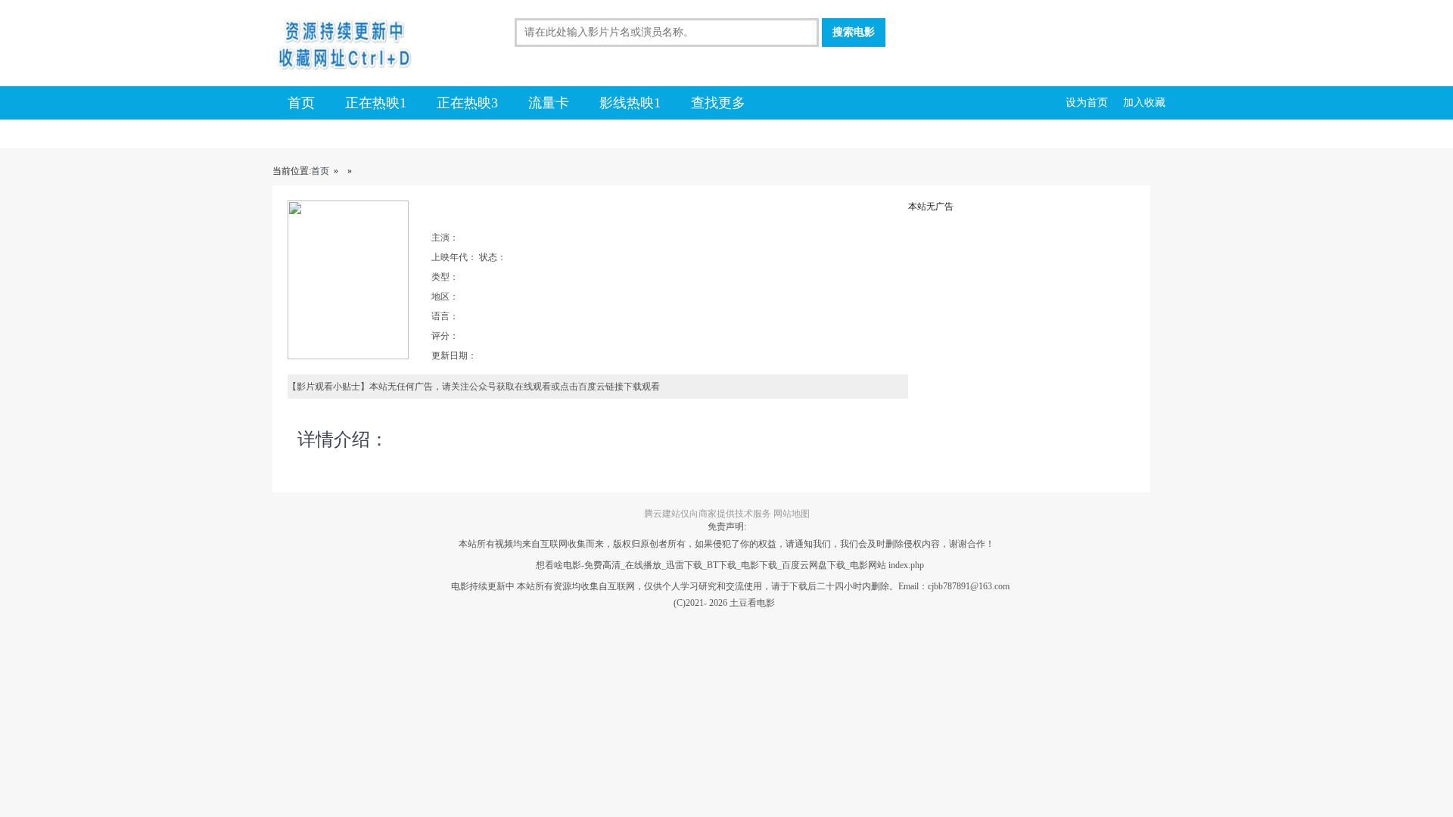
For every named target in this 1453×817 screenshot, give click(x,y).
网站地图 (791, 513)
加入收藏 (1144, 102)
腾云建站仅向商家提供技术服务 (707, 513)
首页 (301, 102)
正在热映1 (375, 102)
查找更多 (718, 102)
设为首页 (1087, 102)
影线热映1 (630, 102)
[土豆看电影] (367, 46)
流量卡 (548, 102)
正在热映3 (467, 102)
